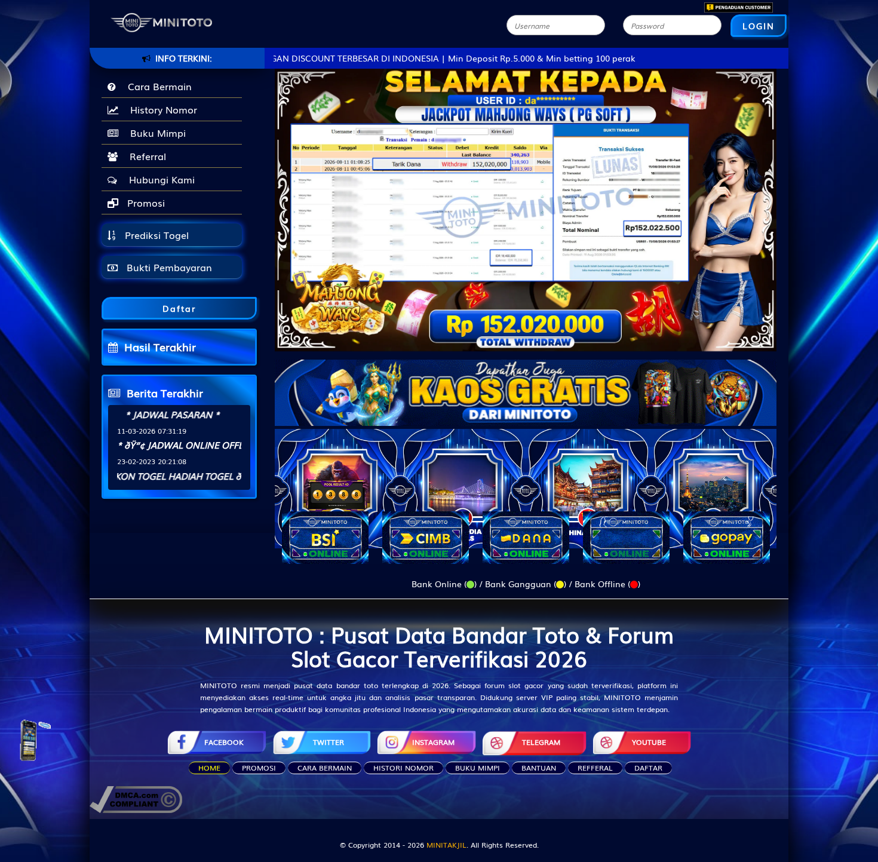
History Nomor (160, 109)
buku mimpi (477, 767)
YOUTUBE (649, 742)
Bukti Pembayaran (168, 267)
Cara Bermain (157, 86)
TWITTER (328, 742)
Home (209, 767)
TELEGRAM (541, 742)
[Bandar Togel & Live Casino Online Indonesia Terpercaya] (525, 385)
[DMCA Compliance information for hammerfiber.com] (136, 798)
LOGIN (758, 26)
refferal (595, 767)
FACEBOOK (224, 742)
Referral (145, 156)
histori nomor (403, 767)
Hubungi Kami (159, 179)
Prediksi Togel (155, 235)
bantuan (538, 767)
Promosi (144, 202)
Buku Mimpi (155, 132)
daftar (648, 767)
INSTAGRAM (433, 742)
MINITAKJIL (446, 844)
